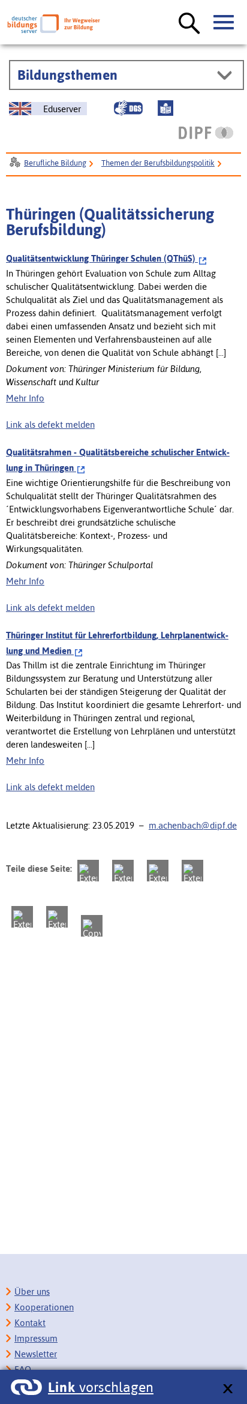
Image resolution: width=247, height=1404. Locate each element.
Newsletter (35, 1354)
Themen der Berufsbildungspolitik (158, 162)
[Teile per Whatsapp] (192, 870)
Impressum (36, 1338)
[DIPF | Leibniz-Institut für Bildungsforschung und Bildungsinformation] (206, 132)
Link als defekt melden (50, 424)
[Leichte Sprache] (165, 108)
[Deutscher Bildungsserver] (53, 23)
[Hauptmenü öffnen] (224, 23)
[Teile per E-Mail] (57, 917)
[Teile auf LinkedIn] (22, 917)
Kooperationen (44, 1307)
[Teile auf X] (157, 870)
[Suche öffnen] (189, 24)
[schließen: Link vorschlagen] (227, 1389)
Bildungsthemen (67, 75)
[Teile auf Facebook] (123, 870)
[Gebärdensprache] (128, 108)
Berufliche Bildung (55, 162)
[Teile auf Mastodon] (88, 870)
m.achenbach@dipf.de (193, 825)
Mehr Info (25, 398)
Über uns (32, 1291)
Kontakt (30, 1323)
